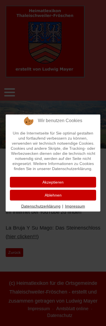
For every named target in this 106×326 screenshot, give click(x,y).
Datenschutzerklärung (40, 206)
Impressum (75, 206)
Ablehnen (53, 195)
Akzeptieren (53, 182)
